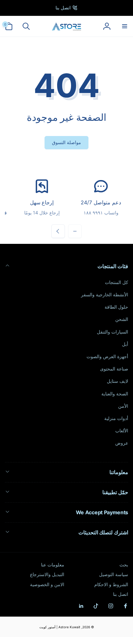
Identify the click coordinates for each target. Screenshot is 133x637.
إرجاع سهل (42, 202)
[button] (124, 26)
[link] (66, 7)
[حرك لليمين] (58, 231)
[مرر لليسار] (75, 231)
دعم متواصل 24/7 (101, 202)
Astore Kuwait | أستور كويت (59, 627)
